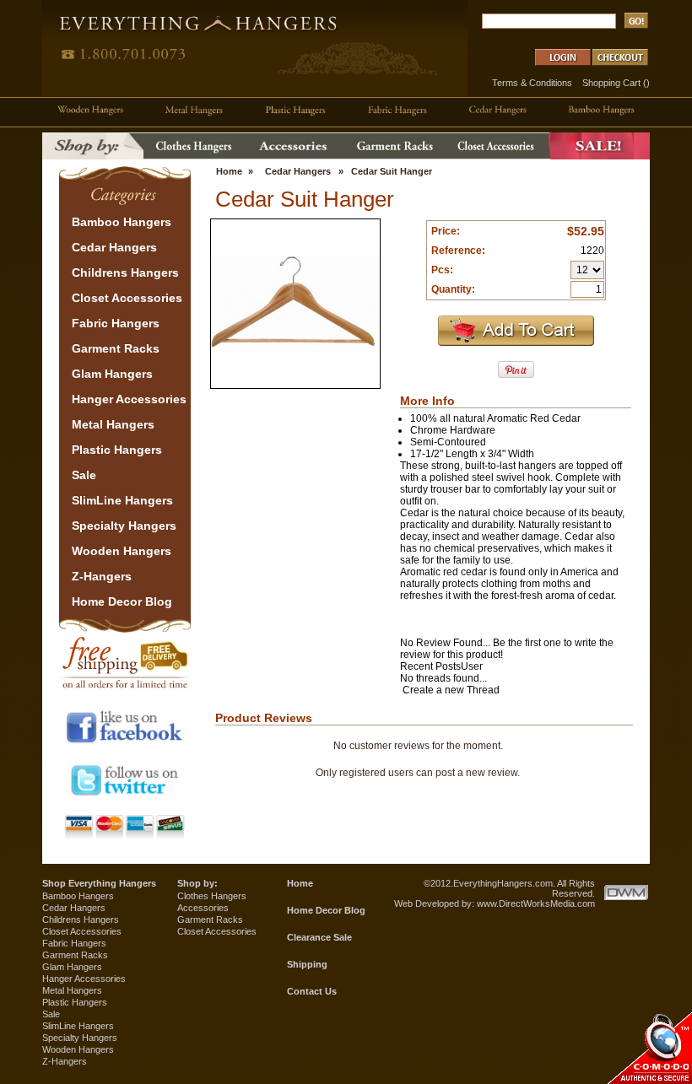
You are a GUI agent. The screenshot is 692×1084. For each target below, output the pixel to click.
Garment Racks (75, 955)
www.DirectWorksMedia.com (536, 903)
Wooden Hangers (78, 1049)
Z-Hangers (64, 1061)
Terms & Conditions (532, 83)
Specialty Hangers (79, 1038)
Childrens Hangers (80, 919)
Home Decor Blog (326, 910)
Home (229, 171)
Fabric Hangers (74, 943)
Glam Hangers (72, 967)
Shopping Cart (611, 83)
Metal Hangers (72, 990)
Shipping (307, 964)
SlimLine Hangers (78, 1026)
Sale (51, 1014)
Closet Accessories (82, 931)
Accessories (203, 908)
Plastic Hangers (74, 1002)
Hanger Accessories (84, 978)
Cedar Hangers (298, 171)
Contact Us (312, 991)
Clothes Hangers (211, 896)
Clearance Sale (319, 937)
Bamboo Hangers (78, 896)
